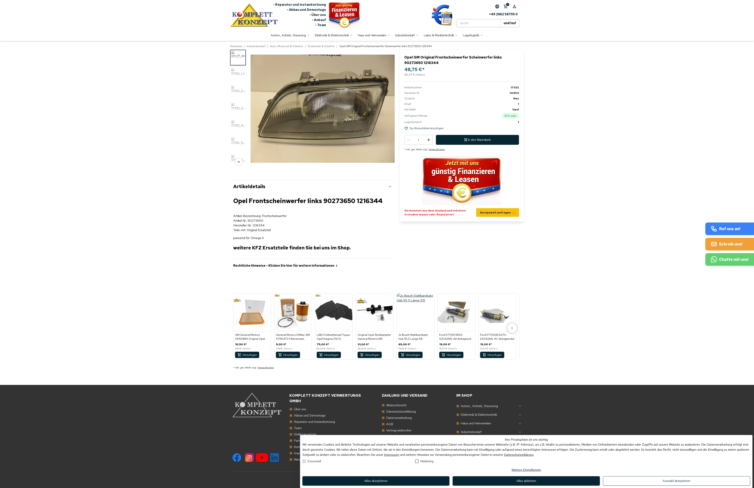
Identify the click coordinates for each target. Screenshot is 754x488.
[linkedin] (274, 457)
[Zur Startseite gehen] (251, 15)
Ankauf (319, 20)
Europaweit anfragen (497, 212)
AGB (387, 424)
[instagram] (249, 457)
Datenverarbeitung (397, 418)
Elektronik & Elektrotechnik (476, 415)
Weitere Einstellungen (526, 470)
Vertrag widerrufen (397, 430)
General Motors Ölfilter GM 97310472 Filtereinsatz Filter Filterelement (293, 337)
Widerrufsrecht (394, 405)
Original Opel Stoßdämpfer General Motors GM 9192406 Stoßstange (374, 337)
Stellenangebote (303, 434)
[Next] (239, 162)
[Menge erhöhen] (429, 140)
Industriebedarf (256, 46)
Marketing (427, 461)
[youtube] (262, 457)
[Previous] (239, 55)
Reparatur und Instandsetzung (299, 5)
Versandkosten (437, 149)
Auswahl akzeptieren (676, 481)
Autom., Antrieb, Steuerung (477, 406)
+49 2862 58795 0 (503, 14)
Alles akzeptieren (376, 481)
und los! (510, 23)
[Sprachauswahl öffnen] (497, 6)
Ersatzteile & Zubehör (321, 46)
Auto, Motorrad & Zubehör (286, 46)
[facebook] (236, 457)
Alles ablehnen (526, 481)
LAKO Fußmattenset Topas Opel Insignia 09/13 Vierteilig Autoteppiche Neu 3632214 (334, 337)
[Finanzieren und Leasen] (344, 15)
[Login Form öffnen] (514, 6)
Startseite (236, 46)
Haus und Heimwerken (473, 423)
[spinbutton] (418, 140)
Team (320, 25)
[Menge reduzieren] (408, 140)
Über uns (317, 15)
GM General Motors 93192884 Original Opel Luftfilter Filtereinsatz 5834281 (250, 337)
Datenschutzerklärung (518, 455)
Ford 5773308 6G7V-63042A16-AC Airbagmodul (497, 337)
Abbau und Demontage (306, 10)
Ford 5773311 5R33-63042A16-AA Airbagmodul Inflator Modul (456, 337)
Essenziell (314, 461)
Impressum (391, 455)
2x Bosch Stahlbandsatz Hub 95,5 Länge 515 (413, 337)
